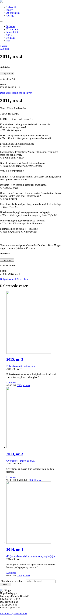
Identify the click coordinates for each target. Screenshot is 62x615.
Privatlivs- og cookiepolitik (13, 613)
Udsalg (10, 15)
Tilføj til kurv (7, 73)
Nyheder (10, 26)
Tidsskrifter (12, 7)
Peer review (12, 29)
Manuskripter (13, 32)
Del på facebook (8, 92)
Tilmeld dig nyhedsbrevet (12, 581)
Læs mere (11, 382)
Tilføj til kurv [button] (23, 385)
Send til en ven (24, 92)
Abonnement (12, 12)
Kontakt (10, 37)
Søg (8, 40)
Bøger (9, 10)
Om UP (10, 35)
